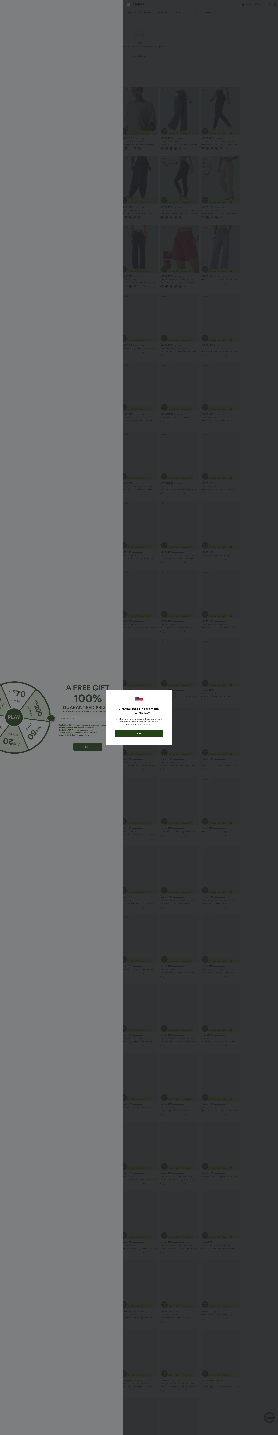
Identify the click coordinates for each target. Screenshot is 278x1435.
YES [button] (139, 733)
